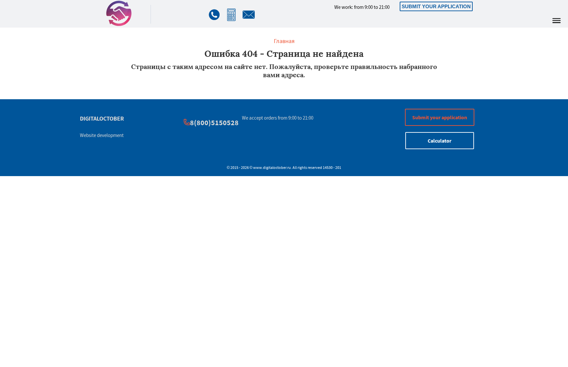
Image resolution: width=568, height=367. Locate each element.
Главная (284, 41)
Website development (102, 135)
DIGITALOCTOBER (102, 118)
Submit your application (436, 6)
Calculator (439, 140)
